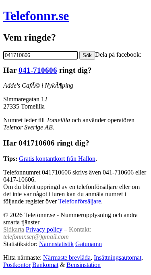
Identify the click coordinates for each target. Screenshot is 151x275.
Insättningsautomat (117, 257)
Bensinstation (83, 264)
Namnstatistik (56, 243)
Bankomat (45, 264)
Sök (87, 55)
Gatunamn (88, 243)
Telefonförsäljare (79, 201)
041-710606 (38, 70)
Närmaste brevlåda (67, 257)
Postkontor (17, 264)
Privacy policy (44, 229)
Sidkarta (13, 229)
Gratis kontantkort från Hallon (57, 158)
